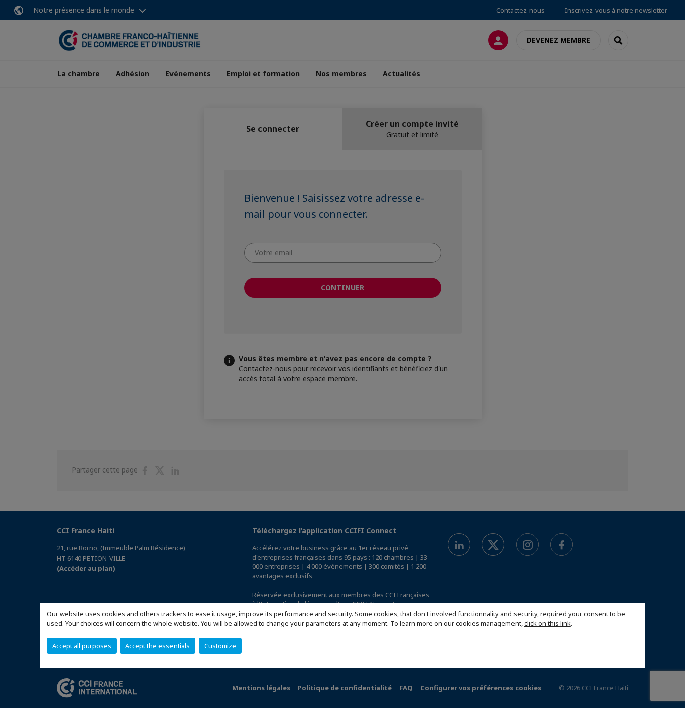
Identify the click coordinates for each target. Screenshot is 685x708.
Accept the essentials (157, 645)
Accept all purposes (81, 645)
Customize (220, 645)
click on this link (547, 623)
